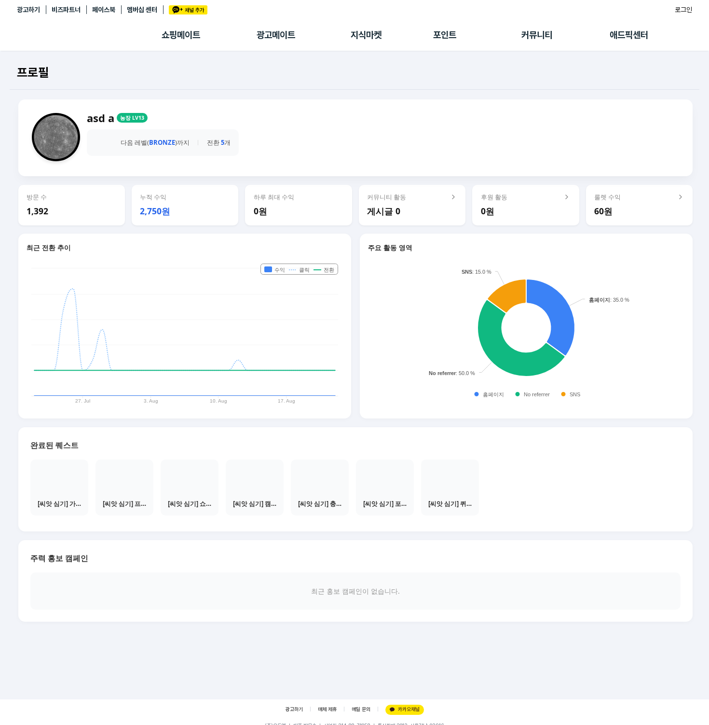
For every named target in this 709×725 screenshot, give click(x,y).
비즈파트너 (66, 10)
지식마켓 (366, 35)
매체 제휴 (327, 709)
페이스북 (103, 10)
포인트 (444, 35)
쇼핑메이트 (181, 35)
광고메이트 (276, 35)
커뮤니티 (536, 35)
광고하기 (28, 10)
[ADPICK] (89, 35)
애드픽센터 (629, 35)
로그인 (683, 9)
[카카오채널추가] (188, 9)
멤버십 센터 (142, 10)
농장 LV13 (132, 117)
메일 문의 (361, 709)
